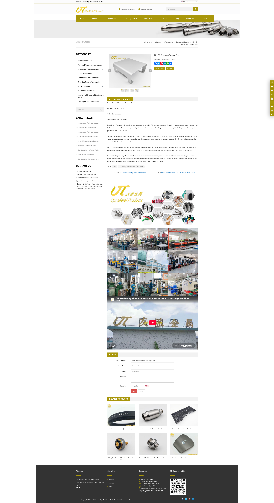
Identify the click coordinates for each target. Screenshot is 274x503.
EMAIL (170, 68)
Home (82, 19)
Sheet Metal (131, 166)
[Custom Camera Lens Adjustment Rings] (121, 415)
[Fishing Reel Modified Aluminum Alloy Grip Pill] (121, 444)
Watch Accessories (85, 61)
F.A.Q (176, 19)
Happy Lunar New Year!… (86, 154)
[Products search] (195, 9)
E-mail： (125, 371)
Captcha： (124, 386)
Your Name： (123, 366)
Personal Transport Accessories (90, 65)
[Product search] (101, 109)
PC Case (122, 166)
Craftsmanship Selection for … (87, 127)
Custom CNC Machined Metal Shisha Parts (151, 458)
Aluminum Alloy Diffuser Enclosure (134, 173)
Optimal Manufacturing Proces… (88, 141)
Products (111, 19)
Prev (109, 71)
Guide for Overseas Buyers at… (88, 136)
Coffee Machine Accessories (89, 78)
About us (95, 19)
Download (148, 19)
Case (114, 166)
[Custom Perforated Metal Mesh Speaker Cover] (184, 415)
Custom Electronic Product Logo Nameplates (183, 458)
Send (134, 391)
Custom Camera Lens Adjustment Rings (120, 429)
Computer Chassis (83, 42)
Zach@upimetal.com (128, 9)
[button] (99, 19)
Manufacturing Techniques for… (88, 159)
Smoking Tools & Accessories (89, 82)
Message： (124, 376)
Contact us (206, 19)
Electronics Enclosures (86, 91)
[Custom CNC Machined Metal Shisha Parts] (153, 444)
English (185, 1)
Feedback (190, 19)
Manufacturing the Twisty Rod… (88, 150)
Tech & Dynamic (129, 19)
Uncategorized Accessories (88, 102)
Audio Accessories (85, 74)
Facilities (163, 19)
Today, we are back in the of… (87, 145)
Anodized (140, 166)
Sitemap (131, 500)
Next (150, 71)
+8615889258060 (92, 178)
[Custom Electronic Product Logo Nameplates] (184, 444)
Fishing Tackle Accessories (88, 69)
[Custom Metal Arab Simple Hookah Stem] (153, 415)
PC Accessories (168, 42)
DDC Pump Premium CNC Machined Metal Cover (178, 173)
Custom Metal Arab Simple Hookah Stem (152, 429)
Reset (142, 391)
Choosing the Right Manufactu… (88, 123)
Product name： (122, 361)
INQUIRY (160, 68)
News (110, 486)
